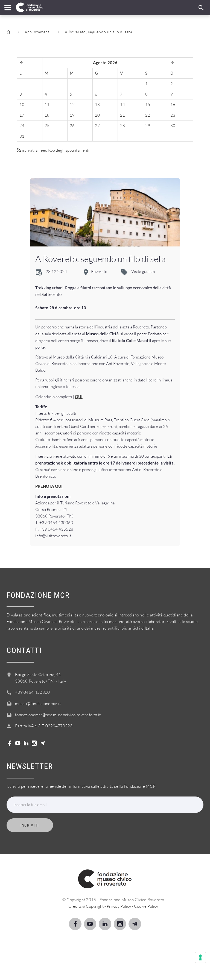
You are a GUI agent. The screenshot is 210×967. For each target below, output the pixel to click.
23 (172, 115)
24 (21, 125)
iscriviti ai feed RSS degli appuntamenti (55, 150)
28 (122, 125)
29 (147, 125)
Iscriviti (30, 825)
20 (97, 115)
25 (47, 125)
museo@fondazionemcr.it (38, 703)
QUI (79, 396)
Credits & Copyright (86, 906)
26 (72, 125)
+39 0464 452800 (32, 692)
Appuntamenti (38, 32)
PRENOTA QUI (49, 486)
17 (21, 115)
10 (21, 104)
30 (172, 125)
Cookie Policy (146, 906)
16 (172, 104)
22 (147, 115)
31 (21, 136)
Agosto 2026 (105, 62)
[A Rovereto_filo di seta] (105, 212)
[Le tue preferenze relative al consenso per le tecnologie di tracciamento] (200, 957)
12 (72, 104)
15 (147, 104)
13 (97, 104)
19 (72, 115)
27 (97, 125)
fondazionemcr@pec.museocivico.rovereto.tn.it (58, 714)
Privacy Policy (119, 906)
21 (122, 115)
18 (47, 115)
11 (47, 104)
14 (122, 104)
